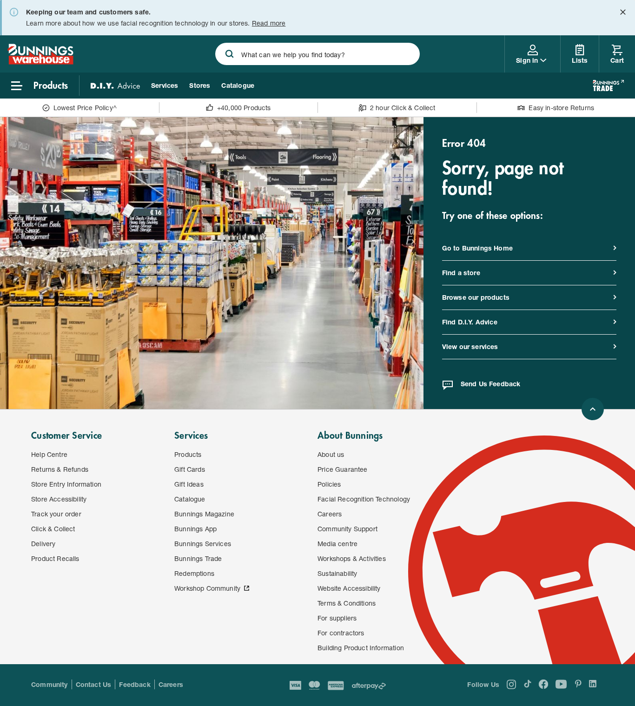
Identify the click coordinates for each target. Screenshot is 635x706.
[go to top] (593, 409)
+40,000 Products (244, 108)
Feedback (134, 684)
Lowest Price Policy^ (85, 108)
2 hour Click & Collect (403, 108)
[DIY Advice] (115, 86)
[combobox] (317, 54)
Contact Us (94, 684)
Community (49, 684)
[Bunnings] (40, 61)
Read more (269, 23)
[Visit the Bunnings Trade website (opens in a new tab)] (608, 86)
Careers (171, 684)
